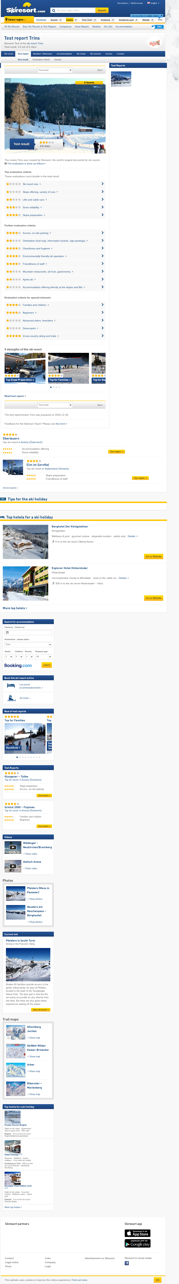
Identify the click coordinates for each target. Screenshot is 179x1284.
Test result (23, 59)
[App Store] (138, 1237)
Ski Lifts (108, 26)
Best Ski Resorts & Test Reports (39, 26)
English (154, 3)
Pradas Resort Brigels (16, 1125)
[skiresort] (24, 8)
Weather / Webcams (42, 54)
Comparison (65, 26)
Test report (23, 54)
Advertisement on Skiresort (100, 1258)
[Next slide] (103, 368)
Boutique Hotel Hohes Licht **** (18, 1187)
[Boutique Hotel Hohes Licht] (13, 1178)
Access (108, 54)
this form (60, 423)
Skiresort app (133, 1224)
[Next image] (49, 737)
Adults (8, 651)
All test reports (9, 488)
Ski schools (95, 54)
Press (8, 1266)
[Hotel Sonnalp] (13, 1146)
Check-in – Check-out (14, 627)
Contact (120, 54)
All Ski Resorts (12, 26)
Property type (41, 651)
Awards (58, 59)
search (46, 665)
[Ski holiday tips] (157, 27)
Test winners (122, 3)
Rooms (28, 651)
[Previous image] (7, 737)
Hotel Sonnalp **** (13, 1154)
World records (137, 3)
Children (19, 651)
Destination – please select (17, 639)
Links (48, 1258)
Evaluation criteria (41, 59)
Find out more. (80, 1280)
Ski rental (81, 54)
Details (132, 536)
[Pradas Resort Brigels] (13, 1117)
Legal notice (12, 1262)
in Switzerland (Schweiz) (55, 468)
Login (48, 1266)
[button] (18, 666)
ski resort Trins (35, 43)
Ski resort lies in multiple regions (145, 16)
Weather (96, 26)
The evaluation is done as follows (25, 163)
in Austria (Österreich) (30, 442)
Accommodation (124, 26)
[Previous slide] (7, 368)
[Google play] (138, 1247)
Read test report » (15, 396)
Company (50, 1262)
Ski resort (8, 54)
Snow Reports (82, 26)
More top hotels (14, 608)
